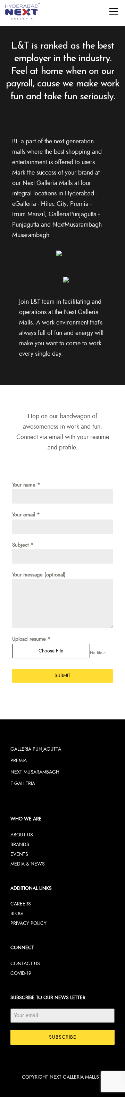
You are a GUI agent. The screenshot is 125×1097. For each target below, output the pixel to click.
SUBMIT (62, 675)
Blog (16, 913)
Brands (19, 844)
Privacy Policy (28, 923)
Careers (20, 904)
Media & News (27, 864)
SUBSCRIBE (62, 1037)
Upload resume (31, 639)
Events (19, 854)
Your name (26, 485)
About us (21, 835)
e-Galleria (22, 783)
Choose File (51, 651)
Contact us (25, 963)
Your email (26, 514)
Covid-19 (20, 973)
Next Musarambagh (34, 772)
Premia (18, 760)
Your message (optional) (39, 575)
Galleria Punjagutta (35, 749)
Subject (23, 545)
